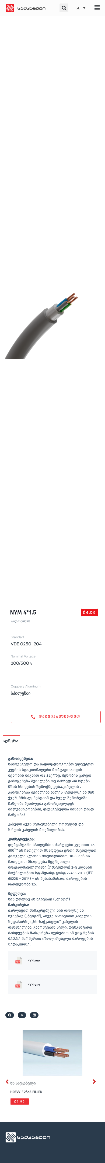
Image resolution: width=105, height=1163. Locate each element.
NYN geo (33, 960)
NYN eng (33, 984)
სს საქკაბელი (23, 1083)
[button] (97, 8)
